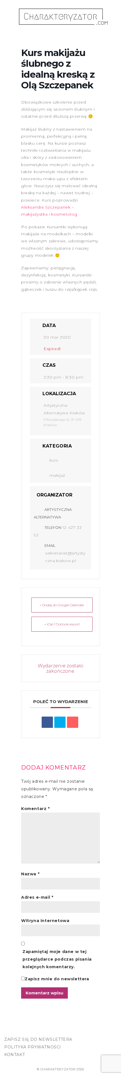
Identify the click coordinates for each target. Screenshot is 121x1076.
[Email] (72, 722)
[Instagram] (22, 1029)
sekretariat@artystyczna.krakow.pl (65, 557)
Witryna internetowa (45, 920)
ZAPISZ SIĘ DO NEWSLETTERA (38, 1039)
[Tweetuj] (60, 722)
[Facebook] (10, 1029)
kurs (54, 460)
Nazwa (30, 873)
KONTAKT (14, 1054)
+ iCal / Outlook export (62, 624)
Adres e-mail (37, 897)
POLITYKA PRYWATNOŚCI (32, 1047)
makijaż (57, 475)
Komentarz (35, 808)
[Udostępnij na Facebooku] (47, 722)
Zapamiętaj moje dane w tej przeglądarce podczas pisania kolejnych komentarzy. (57, 959)
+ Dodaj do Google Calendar (61, 605)
